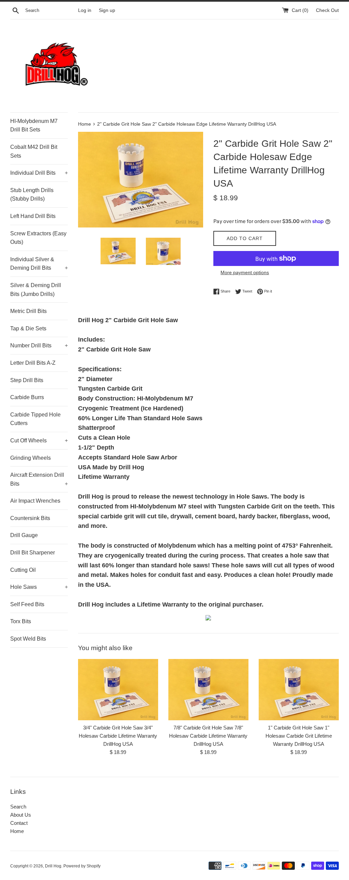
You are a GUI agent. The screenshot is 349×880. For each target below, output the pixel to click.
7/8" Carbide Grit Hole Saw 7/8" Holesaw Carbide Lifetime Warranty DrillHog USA (208, 736)
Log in (84, 10)
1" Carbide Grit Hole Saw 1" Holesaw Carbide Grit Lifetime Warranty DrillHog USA (298, 736)
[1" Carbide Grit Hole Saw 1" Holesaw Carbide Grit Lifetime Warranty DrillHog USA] (299, 689)
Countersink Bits (30, 518)
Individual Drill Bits (39, 173)
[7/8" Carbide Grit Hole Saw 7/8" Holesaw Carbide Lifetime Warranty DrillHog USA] (208, 689)
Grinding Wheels (30, 458)
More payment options (245, 272)
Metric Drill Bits (28, 311)
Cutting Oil (23, 570)
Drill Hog (53, 866)
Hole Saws (39, 587)
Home (17, 831)
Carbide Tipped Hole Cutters (35, 419)
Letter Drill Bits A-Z (33, 363)
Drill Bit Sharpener (32, 552)
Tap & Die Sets (28, 328)
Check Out (327, 10)
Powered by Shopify (82, 866)
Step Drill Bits (26, 380)
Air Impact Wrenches (35, 501)
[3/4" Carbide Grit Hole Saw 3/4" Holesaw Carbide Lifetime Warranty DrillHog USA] (118, 689)
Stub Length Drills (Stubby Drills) (32, 194)
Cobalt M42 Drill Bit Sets (33, 151)
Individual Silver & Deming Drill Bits (39, 263)
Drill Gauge (24, 535)
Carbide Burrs (27, 397)
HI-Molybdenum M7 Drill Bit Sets (34, 125)
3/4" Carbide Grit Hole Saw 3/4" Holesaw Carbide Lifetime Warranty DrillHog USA (118, 736)
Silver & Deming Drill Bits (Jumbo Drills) (35, 289)
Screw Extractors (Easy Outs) (38, 238)
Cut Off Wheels (39, 440)
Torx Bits (20, 621)
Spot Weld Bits (28, 639)
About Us (20, 815)
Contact (19, 823)
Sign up (107, 10)
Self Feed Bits (27, 604)
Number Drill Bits (39, 345)
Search (18, 807)
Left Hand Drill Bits (33, 216)
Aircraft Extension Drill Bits (39, 479)
